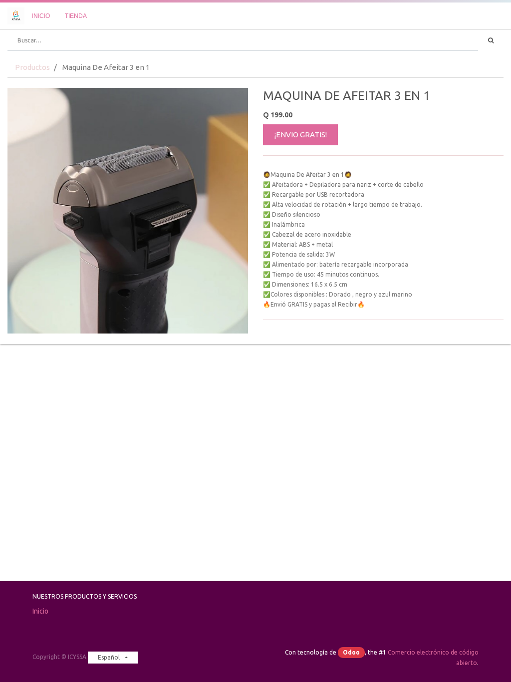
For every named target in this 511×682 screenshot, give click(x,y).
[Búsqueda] (491, 40)
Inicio (40, 611)
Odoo (351, 652)
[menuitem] (40, 15)
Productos (32, 67)
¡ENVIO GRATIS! (300, 134)
